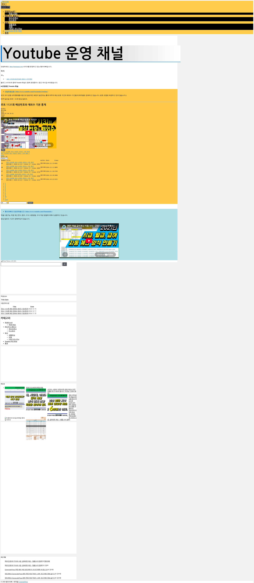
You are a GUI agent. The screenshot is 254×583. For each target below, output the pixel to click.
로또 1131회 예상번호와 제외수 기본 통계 (19, 79)
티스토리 (12, 20)
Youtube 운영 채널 (13, 31)
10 (5, 196)
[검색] (64, 264)
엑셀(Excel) (10, 12)
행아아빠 (47, 561)
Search (30, 203)
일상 (7, 23)
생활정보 (12, 25)
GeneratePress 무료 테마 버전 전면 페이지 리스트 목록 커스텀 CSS (26, 569)
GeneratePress (23, 582)
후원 (7, 33)
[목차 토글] (2, 75)
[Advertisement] (38, 280)
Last (6, 199)
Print (3, 150)
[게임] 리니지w (15, 29)
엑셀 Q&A (13, 14)
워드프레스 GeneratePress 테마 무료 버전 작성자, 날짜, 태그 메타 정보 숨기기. (30, 574)
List (2, 155)
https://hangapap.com (16, 66)
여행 (11, 27)
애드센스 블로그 (12, 16)
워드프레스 (13, 18)
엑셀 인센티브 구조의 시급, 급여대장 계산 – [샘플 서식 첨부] (23, 561)
